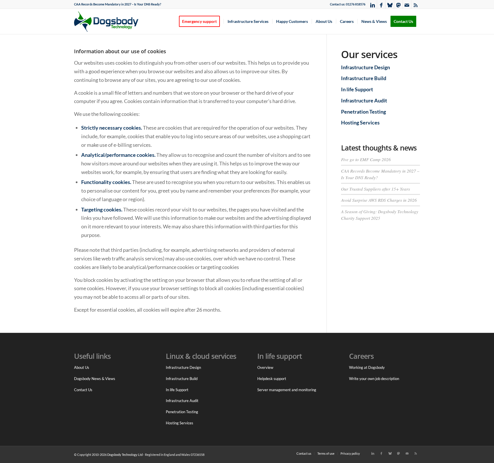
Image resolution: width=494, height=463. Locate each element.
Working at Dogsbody (367, 367)
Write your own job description (374, 378)
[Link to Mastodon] (398, 4)
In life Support (357, 89)
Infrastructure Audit (364, 100)
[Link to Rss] (415, 4)
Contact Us (83, 389)
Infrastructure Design (365, 67)
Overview (265, 367)
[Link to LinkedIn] (372, 4)
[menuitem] (117, 4)
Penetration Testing (363, 111)
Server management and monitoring (286, 389)
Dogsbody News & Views (94, 378)
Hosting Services (360, 122)
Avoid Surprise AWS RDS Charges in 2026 (379, 200)
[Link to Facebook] (381, 4)
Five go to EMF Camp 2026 (366, 159)
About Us (81, 367)
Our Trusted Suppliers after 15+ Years (375, 189)
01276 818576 (355, 4)
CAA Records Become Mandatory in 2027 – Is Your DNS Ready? (117, 4)
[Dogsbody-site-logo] (110, 21)
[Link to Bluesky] (390, 4)
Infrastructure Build (363, 78)
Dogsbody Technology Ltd (125, 454)
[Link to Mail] (407, 4)
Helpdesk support (271, 378)
